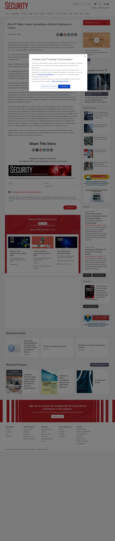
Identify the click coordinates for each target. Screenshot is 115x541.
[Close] (85, 56)
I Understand (64, 86)
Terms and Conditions (45, 74)
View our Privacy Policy (60, 81)
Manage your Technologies (49, 86)
